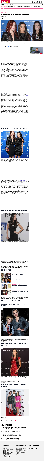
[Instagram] (32, 448)
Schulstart (12, 6)
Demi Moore (7, 61)
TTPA (16, 454)
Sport (5, 4)
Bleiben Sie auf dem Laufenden (34, 445)
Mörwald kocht (40, 6)
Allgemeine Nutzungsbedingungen (8, 449)
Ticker (2, 4)
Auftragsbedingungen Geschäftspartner (22, 448)
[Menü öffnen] (42, 4)
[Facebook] (29, 448)
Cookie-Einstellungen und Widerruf (8, 452)
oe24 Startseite (5, 448)
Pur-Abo (4, 455)
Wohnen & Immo (16, 6)
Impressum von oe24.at (6, 456)
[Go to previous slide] (1, 144)
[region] (15, 148)
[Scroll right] (42, 6)
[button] (31, 53)
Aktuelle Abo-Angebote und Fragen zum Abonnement (22, 451)
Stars (8, 4)
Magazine (11, 4)
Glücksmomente (8, 6)
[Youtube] (34, 448)
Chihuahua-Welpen (23, 180)
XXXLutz (25, 6)
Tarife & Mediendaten (19, 449)
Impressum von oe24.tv (6, 457)
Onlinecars (32, 6)
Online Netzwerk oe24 (6, 445)
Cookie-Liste (4, 451)
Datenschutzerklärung (6, 450)
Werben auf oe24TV (6, 454)
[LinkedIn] (37, 448)
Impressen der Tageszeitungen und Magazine (21, 453)
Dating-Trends (28, 6)
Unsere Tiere (35, 6)
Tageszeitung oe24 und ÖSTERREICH (21, 445)
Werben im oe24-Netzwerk (7, 453)
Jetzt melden (14, 420)
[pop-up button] (40, 53)
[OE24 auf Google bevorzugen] (17, 46)
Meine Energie (21, 6)
